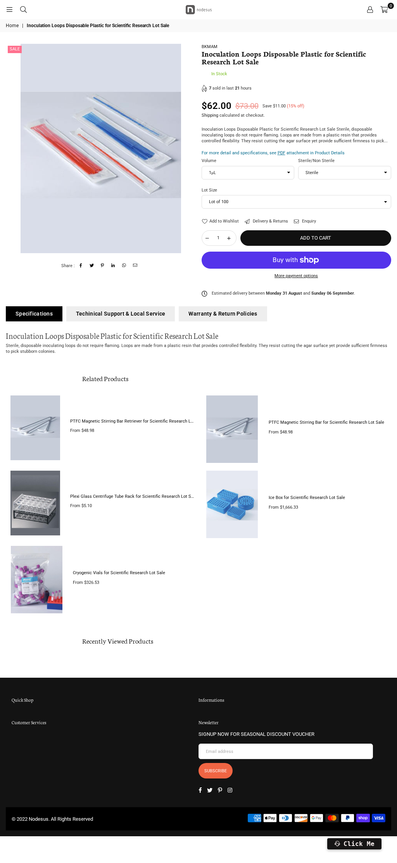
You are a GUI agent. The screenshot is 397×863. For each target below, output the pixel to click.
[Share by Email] (135, 266)
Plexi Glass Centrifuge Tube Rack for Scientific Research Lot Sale (132, 496)
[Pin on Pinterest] (102, 266)
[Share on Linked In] (113, 266)
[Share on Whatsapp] (124, 266)
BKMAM (209, 46)
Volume (209, 160)
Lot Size (209, 190)
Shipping (210, 115)
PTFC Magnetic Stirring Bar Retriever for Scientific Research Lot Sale (132, 421)
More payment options (296, 275)
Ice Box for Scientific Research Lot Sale (307, 497)
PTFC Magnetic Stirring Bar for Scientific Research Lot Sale (326, 422)
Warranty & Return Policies (222, 314)
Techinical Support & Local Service (121, 314)
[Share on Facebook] (81, 266)
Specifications (34, 314)
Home (12, 25)
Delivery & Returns (270, 221)
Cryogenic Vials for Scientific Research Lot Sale (119, 572)
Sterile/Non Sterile (316, 160)
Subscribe (215, 770)
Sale (15, 49)
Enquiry (308, 221)
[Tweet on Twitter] (92, 266)
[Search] (23, 10)
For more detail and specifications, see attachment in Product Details (273, 152)
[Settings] (370, 10)
